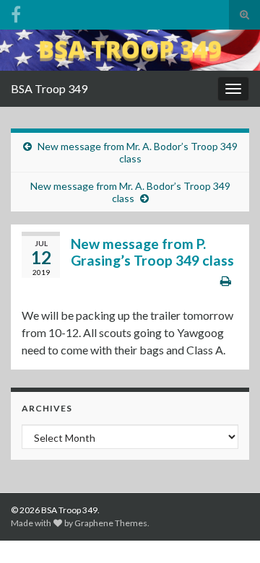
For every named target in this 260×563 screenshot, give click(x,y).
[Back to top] (227, 530)
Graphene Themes (110, 523)
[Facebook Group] (16, 11)
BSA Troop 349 (49, 88)
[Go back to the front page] (130, 50)
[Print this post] (225, 280)
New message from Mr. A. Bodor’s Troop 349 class (138, 152)
